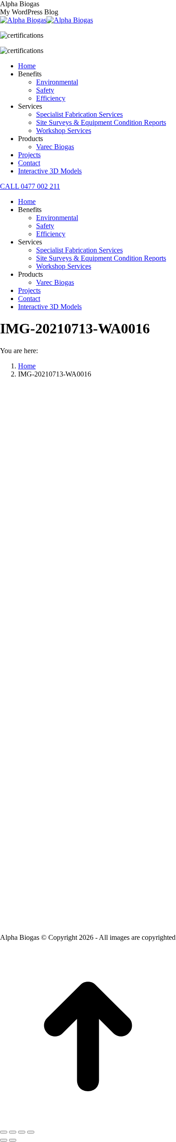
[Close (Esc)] (3, 1132)
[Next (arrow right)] (12, 1140)
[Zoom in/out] (30, 1132)
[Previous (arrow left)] (3, 1140)
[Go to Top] (88, 1121)
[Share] (12, 1132)
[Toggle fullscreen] (21, 1132)
